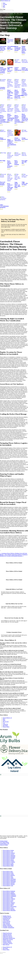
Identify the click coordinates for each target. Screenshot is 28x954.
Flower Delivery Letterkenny (9, 895)
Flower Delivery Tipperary (9, 902)
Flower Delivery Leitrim (8, 904)
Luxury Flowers (6, 921)
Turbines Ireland (3, 841)
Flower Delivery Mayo (8, 905)
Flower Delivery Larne (8, 900)
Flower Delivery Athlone (8, 892)
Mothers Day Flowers (8, 939)
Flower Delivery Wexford (9, 883)
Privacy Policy (6, 726)
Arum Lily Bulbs (4, 844)
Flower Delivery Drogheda (9, 856)
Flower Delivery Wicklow (9, 884)
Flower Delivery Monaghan (9, 910)
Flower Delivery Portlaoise (9, 891)
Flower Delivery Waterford (9, 855)
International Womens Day (9, 938)
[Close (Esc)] (4, 952)
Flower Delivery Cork (8, 851)
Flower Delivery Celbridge (9, 898)
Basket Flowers (6, 922)
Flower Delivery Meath (8, 864)
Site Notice (5, 725)
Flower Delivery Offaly (8, 865)
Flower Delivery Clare (8, 885)
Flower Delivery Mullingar (9, 893)
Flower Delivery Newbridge (9, 879)
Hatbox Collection (7, 925)
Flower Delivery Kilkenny (9, 875)
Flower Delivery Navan (8, 859)
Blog (4, 6)
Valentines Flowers (7, 934)
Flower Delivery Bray (8, 871)
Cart (4, 5)
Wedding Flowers (7, 916)
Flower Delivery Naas (8, 876)
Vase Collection (6, 923)
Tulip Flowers (6, 919)
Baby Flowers (6, 944)
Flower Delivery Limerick (9, 853)
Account (5, 4)
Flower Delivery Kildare (8, 860)
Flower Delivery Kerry (8, 901)
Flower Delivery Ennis (8, 872)
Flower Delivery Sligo (8, 897)
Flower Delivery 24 (7, 717)
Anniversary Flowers (7, 943)
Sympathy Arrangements (8, 927)
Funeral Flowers (6, 918)
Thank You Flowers (7, 933)
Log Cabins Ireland (4, 842)
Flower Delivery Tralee (8, 877)
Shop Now (4, 31)
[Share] (3, 952)
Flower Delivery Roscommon (9, 906)
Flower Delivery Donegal (9, 909)
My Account (6, 721)
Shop (4, 3)
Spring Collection (7, 940)
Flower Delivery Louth (8, 863)
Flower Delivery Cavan (8, 907)
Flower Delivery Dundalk (9, 858)
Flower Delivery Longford (9, 862)
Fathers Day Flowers (7, 937)
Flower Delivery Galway (8, 854)
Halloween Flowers (7, 935)
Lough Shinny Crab (4, 843)
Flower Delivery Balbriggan (9, 880)
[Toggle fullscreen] (2, 952)
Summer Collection (7, 942)
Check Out (5, 724)
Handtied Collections (7, 926)
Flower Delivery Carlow (8, 874)
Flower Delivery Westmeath (9, 881)
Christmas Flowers (7, 917)
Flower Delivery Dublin (8, 850)
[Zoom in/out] (0, 952)
